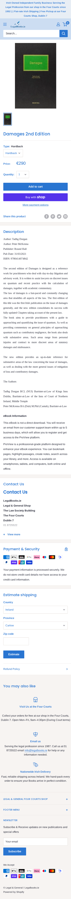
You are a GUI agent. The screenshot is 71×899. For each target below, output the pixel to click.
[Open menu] (5, 24)
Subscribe (14, 851)
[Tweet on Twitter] (59, 216)
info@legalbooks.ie (36, 750)
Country (8, 602)
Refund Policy (11, 669)
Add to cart (35, 186)
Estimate (13, 654)
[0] (65, 24)
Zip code (8, 633)
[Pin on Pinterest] (53, 216)
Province (8, 618)
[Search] (63, 33)
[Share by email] (65, 216)
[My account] (58, 24)
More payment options (36, 204)
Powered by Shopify (13, 892)
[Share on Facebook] (46, 216)
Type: (13, 146)
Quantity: (8, 174)
